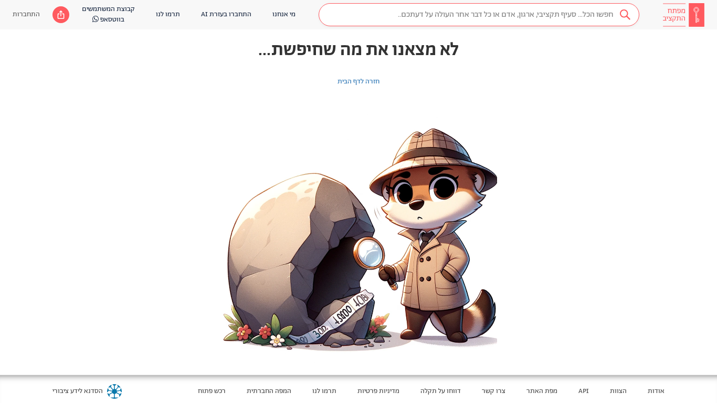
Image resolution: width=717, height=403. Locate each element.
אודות (656, 391)
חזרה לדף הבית (358, 82)
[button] (479, 14)
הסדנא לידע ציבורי (77, 391)
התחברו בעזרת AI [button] (226, 14)
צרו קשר (493, 391)
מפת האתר (541, 391)
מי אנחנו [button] (284, 14)
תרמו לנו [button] (168, 14)
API (583, 391)
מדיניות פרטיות (378, 391)
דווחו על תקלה (440, 391)
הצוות (618, 391)
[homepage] (683, 14)
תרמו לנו (324, 391)
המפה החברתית (269, 391)
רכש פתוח (212, 391)
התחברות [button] (26, 14)
